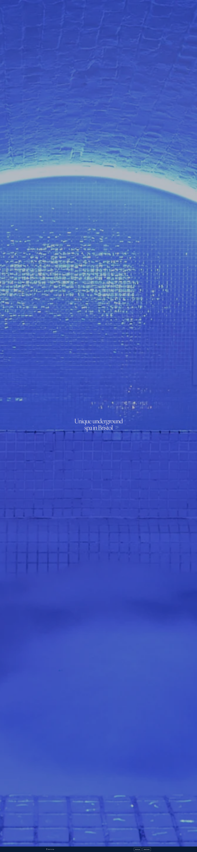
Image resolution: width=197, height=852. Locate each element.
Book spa (137, 849)
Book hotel (147, 849)
